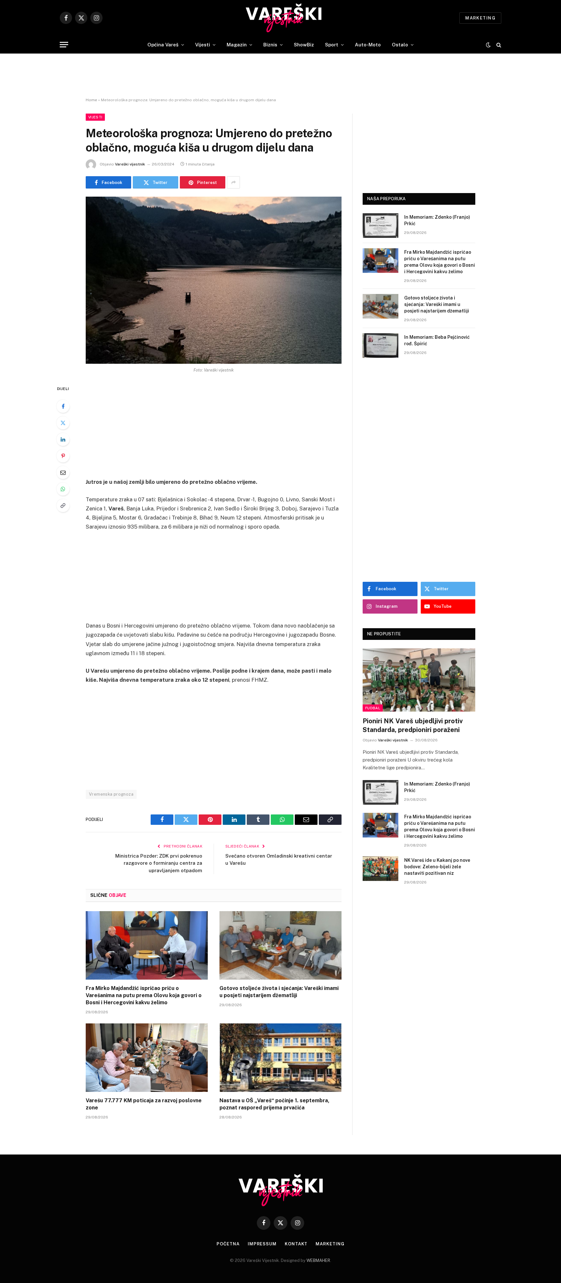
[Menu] (64, 44)
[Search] (498, 44)
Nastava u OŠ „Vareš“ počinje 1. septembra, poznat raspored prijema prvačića (274, 1104)
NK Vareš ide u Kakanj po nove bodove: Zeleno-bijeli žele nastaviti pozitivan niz (437, 867)
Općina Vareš (163, 44)
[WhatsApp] (62, 489)
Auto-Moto (368, 44)
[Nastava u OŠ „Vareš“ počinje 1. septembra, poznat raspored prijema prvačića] (280, 1057)
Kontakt (296, 1243)
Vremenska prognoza (111, 794)
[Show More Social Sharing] (233, 182)
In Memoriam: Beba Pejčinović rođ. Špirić (437, 340)
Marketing (480, 18)
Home (91, 100)
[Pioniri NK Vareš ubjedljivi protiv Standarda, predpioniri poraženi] (419, 680)
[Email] (62, 472)
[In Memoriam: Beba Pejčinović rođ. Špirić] (380, 345)
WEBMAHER (318, 1260)
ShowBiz (304, 44)
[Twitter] (62, 422)
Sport (331, 44)
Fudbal (372, 708)
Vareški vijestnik (130, 164)
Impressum (262, 1243)
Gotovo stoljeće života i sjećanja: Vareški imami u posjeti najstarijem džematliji (279, 991)
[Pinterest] (62, 455)
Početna (228, 1243)
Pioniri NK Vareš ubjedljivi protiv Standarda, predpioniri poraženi (413, 725)
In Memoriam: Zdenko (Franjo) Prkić (437, 220)
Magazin (237, 44)
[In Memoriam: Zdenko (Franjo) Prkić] (380, 225)
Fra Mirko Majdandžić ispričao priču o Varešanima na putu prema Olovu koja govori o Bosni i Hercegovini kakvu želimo (144, 995)
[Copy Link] (62, 505)
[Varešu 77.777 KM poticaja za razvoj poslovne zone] (147, 1057)
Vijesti (202, 44)
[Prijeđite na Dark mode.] (488, 44)
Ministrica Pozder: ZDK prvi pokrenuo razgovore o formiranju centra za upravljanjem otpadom (158, 863)
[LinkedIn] (62, 439)
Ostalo (400, 44)
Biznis (270, 44)
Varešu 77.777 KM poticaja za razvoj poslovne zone (144, 1104)
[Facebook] (62, 406)
